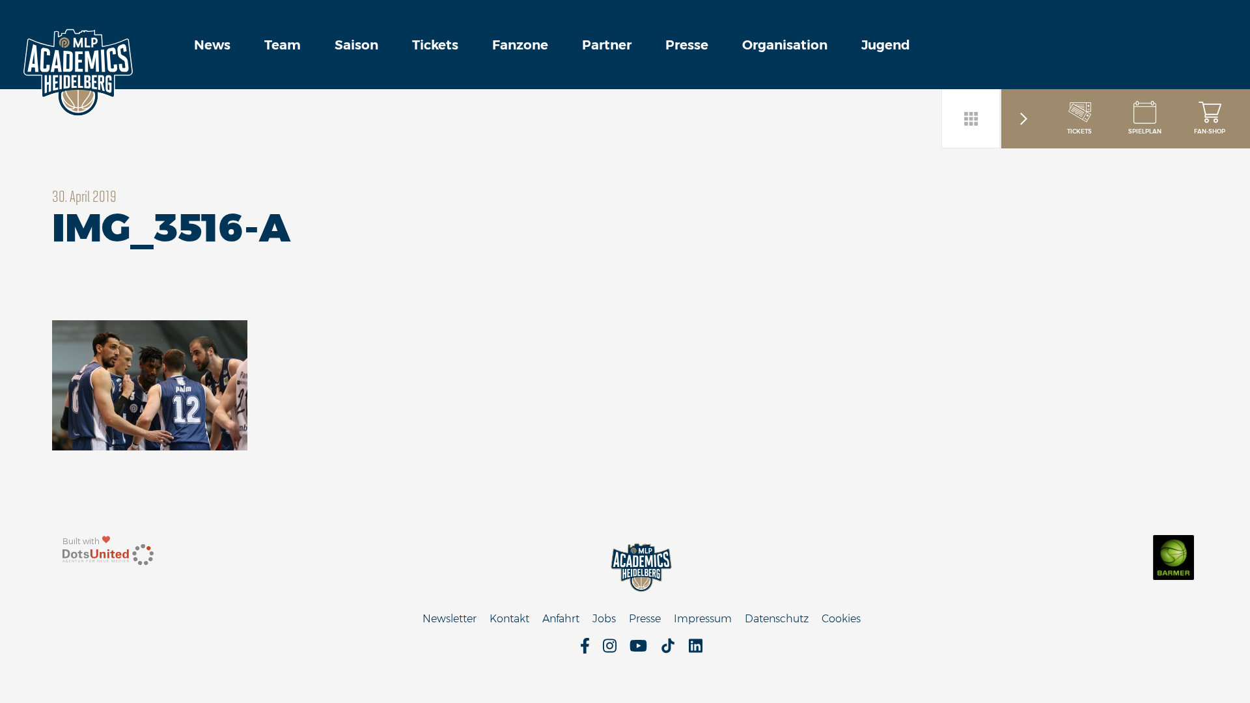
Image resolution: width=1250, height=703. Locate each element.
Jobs (604, 619)
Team (282, 45)
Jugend (885, 45)
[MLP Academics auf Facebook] (585, 650)
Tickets (435, 45)
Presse (686, 45)
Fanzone (520, 45)
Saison (356, 45)
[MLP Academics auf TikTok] (668, 650)
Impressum (703, 619)
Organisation (784, 45)
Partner (607, 45)
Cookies (841, 619)
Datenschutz (777, 619)
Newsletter (450, 619)
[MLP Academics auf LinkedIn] (696, 650)
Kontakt (509, 619)
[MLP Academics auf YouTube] (638, 650)
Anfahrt (560, 619)
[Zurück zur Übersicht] (971, 118)
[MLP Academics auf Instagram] (610, 650)
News (212, 45)
